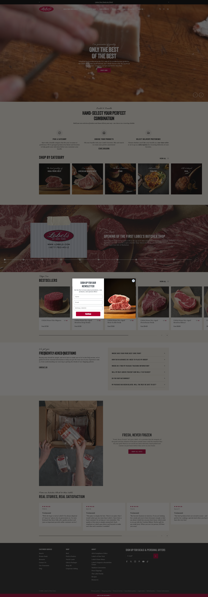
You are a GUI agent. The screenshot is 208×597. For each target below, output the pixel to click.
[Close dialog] (133, 280)
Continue (88, 314)
